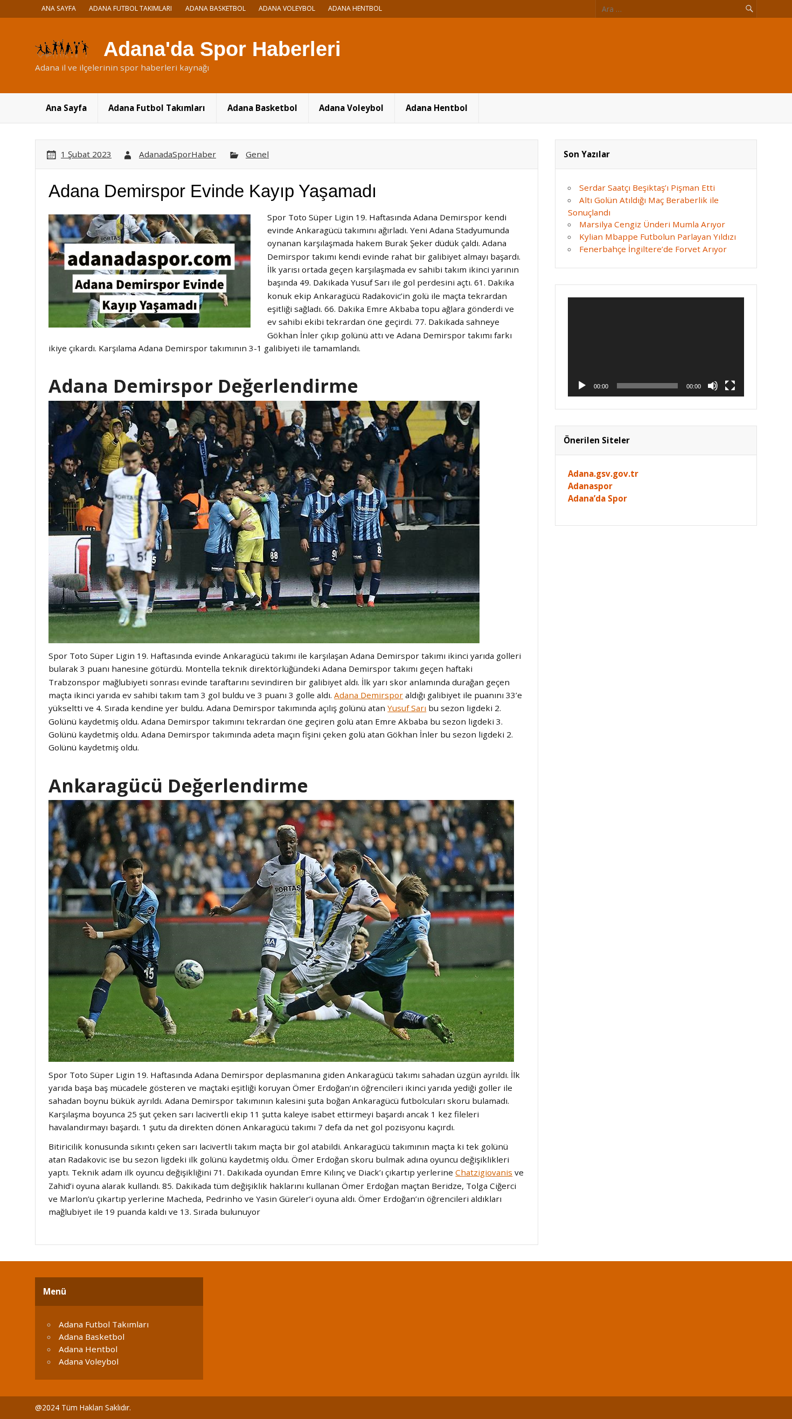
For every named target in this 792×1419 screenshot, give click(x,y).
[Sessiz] (712, 385)
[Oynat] (581, 385)
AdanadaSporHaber (177, 154)
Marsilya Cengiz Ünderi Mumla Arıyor (652, 224)
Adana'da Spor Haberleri (222, 49)
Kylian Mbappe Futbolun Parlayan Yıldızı (657, 236)
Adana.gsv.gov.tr (603, 473)
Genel (257, 154)
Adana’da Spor (597, 498)
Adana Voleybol (287, 8)
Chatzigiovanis (483, 1172)
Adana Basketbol (215, 8)
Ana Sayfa (58, 8)
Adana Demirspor (368, 695)
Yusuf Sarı (406, 707)
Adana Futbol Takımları (130, 8)
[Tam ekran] (730, 385)
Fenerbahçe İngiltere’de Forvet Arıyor (653, 249)
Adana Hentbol (355, 8)
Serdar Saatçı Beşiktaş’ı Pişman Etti (647, 187)
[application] (656, 347)
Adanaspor (590, 486)
